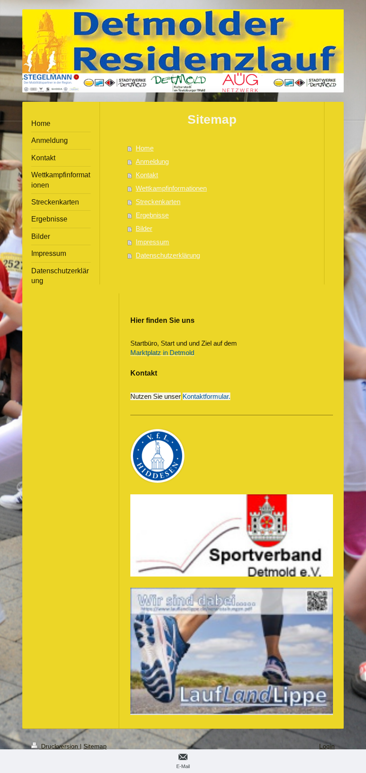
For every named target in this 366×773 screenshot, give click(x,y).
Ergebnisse (152, 215)
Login (327, 746)
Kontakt (147, 175)
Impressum (152, 242)
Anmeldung (152, 161)
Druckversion (59, 746)
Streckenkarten (158, 201)
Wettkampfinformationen (171, 188)
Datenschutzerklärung (168, 255)
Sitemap (95, 746)
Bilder (144, 228)
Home (145, 148)
